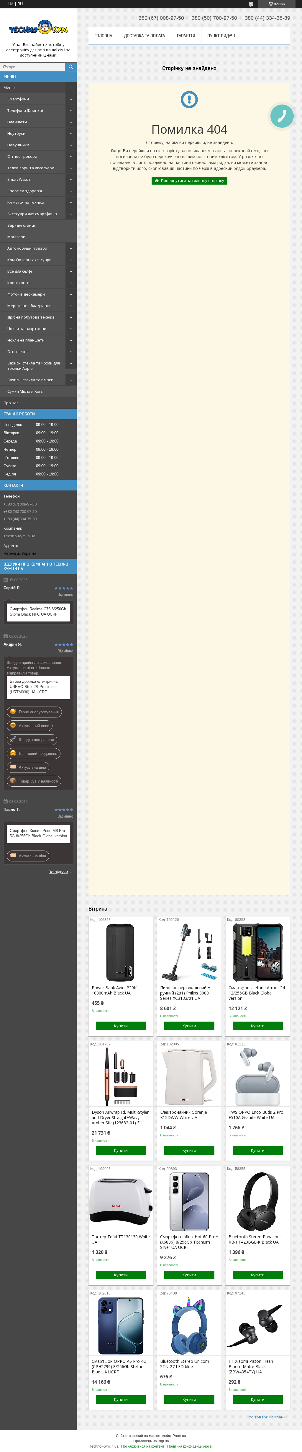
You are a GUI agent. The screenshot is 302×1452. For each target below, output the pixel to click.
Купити (121, 1025)
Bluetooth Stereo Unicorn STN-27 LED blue (184, 1364)
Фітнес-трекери (22, 156)
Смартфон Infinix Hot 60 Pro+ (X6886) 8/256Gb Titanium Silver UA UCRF (189, 1242)
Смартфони (18, 99)
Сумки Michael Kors (25, 391)
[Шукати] (71, 66)
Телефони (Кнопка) (25, 110)
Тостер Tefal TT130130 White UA (121, 1239)
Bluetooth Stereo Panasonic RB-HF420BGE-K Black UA (256, 1239)
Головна (103, 35)
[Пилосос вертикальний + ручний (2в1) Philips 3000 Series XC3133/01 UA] (189, 952)
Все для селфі (19, 271)
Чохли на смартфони (26, 328)
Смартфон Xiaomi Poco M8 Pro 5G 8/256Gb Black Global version (38, 833)
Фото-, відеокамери (26, 294)
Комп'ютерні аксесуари (29, 259)
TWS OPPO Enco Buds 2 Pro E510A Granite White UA (256, 1115)
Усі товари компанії (267, 1417)
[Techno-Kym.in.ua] (38, 27)
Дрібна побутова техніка (31, 317)
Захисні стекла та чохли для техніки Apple (33, 365)
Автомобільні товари (27, 248)
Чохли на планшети (26, 340)
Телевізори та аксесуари (30, 167)
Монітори (16, 236)
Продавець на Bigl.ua (151, 1441)
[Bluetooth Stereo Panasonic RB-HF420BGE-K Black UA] (258, 1201)
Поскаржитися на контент (143, 1446)
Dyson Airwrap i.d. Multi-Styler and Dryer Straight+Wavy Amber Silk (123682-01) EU (120, 1118)
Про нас (11, 402)
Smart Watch (18, 179)
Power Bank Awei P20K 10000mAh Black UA (114, 990)
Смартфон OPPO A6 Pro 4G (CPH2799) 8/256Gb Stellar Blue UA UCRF (119, 1367)
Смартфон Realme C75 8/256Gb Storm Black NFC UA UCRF (38, 611)
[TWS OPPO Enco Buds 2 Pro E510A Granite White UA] (258, 1076)
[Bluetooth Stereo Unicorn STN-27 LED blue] (189, 1326)
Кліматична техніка (25, 202)
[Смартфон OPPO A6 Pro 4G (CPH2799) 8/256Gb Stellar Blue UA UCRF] (121, 1326)
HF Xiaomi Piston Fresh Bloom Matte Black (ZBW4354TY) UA (251, 1367)
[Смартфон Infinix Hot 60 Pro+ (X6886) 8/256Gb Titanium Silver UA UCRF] (189, 1201)
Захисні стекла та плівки (30, 379)
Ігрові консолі (19, 282)
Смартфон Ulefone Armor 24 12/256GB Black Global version (257, 993)
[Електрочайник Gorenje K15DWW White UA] (189, 1076)
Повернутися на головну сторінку (192, 180)
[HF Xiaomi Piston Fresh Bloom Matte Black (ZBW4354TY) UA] (258, 1326)
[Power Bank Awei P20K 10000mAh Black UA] (121, 952)
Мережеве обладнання (29, 305)
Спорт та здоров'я (24, 190)
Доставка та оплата (144, 35)
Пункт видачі (221, 35)
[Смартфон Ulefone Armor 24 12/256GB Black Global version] (258, 952)
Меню (9, 87)
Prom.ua (179, 1436)
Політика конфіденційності (189, 1446)
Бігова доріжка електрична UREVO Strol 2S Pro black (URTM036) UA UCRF (34, 686)
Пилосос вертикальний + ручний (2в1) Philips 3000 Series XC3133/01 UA (185, 993)
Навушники (18, 144)
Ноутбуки (16, 133)
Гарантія (186, 35)
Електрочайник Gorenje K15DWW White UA (183, 1115)
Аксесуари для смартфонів (32, 213)
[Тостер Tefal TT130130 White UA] (121, 1201)
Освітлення (18, 351)
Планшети (17, 122)
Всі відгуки (58, 871)
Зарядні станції (21, 225)
